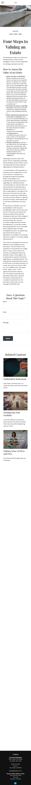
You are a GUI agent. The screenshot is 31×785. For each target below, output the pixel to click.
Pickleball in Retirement (14, 379)
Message (6, 322)
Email (4, 312)
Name (5, 301)
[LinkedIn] (15, 783)
